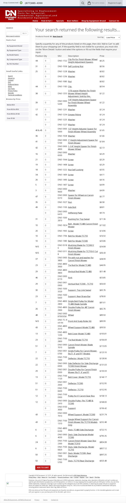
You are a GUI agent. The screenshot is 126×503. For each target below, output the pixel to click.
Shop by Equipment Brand (93, 21)
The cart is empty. (98, 3)
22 (36, 358)
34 (36, 174)
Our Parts (11, 89)
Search (10, 76)
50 (36, 454)
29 (36, 271)
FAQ (9, 82)
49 (36, 207)
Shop (39, 477)
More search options (13, 36)
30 (36, 290)
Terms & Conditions (15, 95)
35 (36, 202)
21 (36, 159)
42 (36, 114)
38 (36, 93)
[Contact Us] (21, 2)
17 (36, 109)
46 (36, 277)
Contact (10, 80)
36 (36, 136)
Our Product (52, 477)
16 (36, 154)
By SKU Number (13, 64)
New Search (58, 36)
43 (36, 327)
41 (36, 141)
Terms (45, 500)
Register (82, 477)
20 (36, 231)
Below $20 (11, 105)
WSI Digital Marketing (80, 475)
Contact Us (114, 21)
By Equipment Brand (14, 46)
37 (36, 259)
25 (36, 71)
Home (35, 21)
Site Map (97, 477)
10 (36, 225)
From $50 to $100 (13, 114)
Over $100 (11, 118)
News (10, 87)
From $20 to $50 (13, 109)
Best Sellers (72, 21)
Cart (87, 477)
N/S (37, 246)
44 (36, 60)
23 (36, 265)
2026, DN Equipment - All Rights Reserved (17, 500)
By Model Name (13, 55)
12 (36, 396)
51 (36, 346)
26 (36, 179)
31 (36, 66)
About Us (11, 78)
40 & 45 (38, 130)
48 (36, 315)
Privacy (37, 500)
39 (36, 102)
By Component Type (14, 59)
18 (36, 169)
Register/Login (114, 3)
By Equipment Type (14, 50)
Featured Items (13, 84)
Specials (60, 21)
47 (36, 196)
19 (36, 164)
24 (36, 442)
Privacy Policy (12, 91)
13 (36, 333)
